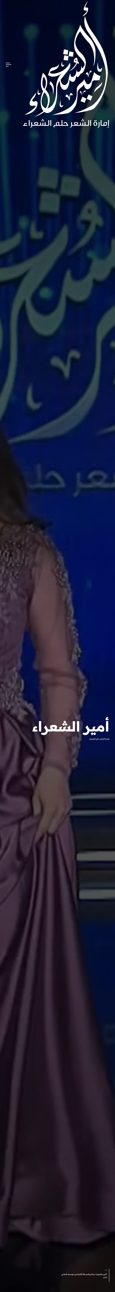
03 (51, 1270)
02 (106, 1270)
